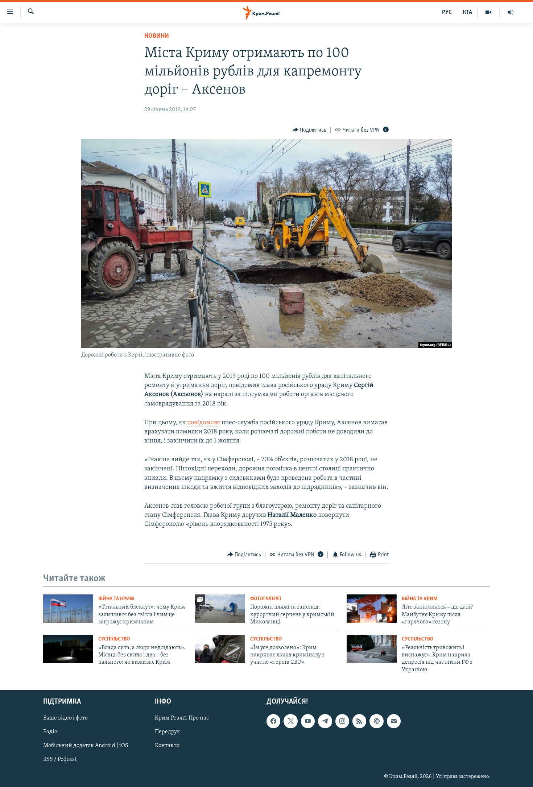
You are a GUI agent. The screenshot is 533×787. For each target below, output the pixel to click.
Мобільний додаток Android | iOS (85, 746)
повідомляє (203, 423)
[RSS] (359, 721)
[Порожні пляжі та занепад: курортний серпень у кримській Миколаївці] (220, 608)
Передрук (167, 732)
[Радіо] (510, 12)
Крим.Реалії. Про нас (182, 718)
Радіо (50, 732)
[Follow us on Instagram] (342, 721)
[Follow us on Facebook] (273, 721)
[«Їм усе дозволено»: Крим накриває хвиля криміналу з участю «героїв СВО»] (220, 649)
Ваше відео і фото (65, 718)
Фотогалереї (265, 599)
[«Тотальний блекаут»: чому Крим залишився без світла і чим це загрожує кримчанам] (68, 608)
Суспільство (114, 639)
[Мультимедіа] (489, 12)
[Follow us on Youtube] (308, 721)
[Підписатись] (394, 721)
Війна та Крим (116, 599)
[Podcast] (376, 721)
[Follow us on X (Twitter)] (290, 721)
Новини (156, 36)
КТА (467, 12)
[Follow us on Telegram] (325, 721)
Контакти (167, 746)
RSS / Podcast (60, 760)
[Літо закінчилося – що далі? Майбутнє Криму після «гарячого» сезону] (372, 608)
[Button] (310, 130)
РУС (447, 12)
